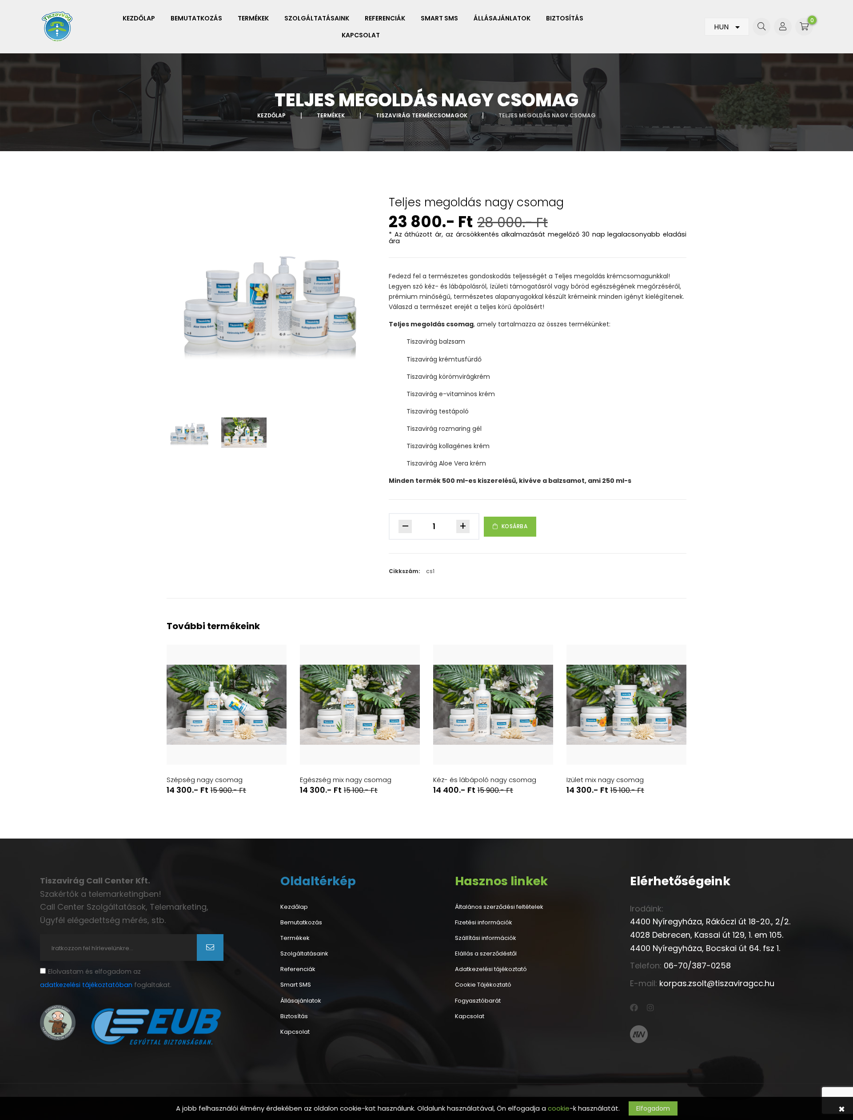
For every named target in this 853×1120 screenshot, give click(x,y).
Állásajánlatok (502, 18)
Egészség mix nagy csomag (345, 780)
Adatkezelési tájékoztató (491, 969)
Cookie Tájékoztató (483, 985)
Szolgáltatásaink (316, 18)
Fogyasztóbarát (478, 1001)
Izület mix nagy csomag (605, 780)
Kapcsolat (361, 35)
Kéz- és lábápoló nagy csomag (484, 780)
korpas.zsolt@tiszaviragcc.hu (716, 983)
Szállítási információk (485, 938)
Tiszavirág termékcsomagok (421, 115)
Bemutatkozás (196, 18)
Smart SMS (439, 18)
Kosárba (515, 526)
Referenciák (385, 18)
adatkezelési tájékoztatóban (86, 984)
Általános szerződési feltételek (499, 907)
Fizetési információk (483, 923)
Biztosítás (564, 18)
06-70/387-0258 (697, 965)
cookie (559, 1108)
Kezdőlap (139, 18)
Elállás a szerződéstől (486, 954)
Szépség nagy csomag (205, 780)
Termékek (253, 18)
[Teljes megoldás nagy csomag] (271, 300)
